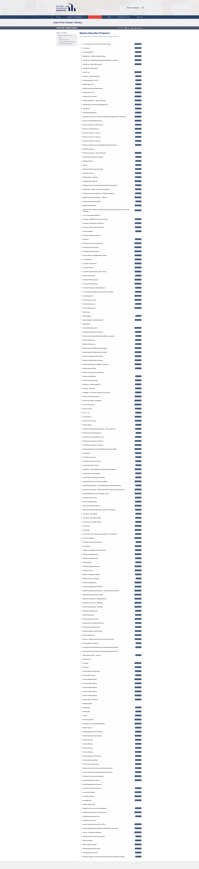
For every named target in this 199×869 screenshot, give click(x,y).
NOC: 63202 (138, 308)
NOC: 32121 (138, 437)
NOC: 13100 (138, 124)
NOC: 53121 (138, 388)
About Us (140, 17)
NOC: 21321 (138, 558)
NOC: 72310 (138, 219)
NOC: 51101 (138, 80)
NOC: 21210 (138, 88)
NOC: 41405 (138, 420)
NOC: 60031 (138, 469)
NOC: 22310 (138, 348)
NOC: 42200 (138, 538)
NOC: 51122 (138, 627)
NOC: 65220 (138, 72)
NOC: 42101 (138, 392)
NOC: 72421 (138, 416)
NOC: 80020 (138, 812)
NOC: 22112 (138, 380)
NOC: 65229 (138, 679)
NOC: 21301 (138, 112)
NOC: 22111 (138, 461)
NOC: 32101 (138, 133)
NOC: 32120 (138, 619)
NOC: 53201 (138, 526)
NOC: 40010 (138, 120)
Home (58, 17)
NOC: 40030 (138, 796)
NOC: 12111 (138, 433)
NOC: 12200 (138, 48)
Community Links (124, 17)
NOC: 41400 (138, 631)
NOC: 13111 (138, 542)
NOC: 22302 (138, 594)
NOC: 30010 (138, 441)
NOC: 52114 (138, 189)
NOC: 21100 (138, 108)
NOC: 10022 (138, 56)
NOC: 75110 (138, 292)
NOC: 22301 (138, 586)
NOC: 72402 (138, 582)
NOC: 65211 (138, 788)
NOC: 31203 (138, 153)
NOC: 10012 (138, 550)
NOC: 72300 (138, 607)
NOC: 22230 (138, 590)
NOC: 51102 (138, 368)
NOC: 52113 (138, 501)
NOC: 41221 (138, 275)
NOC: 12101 (138, 473)
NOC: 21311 (138, 336)
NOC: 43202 (138, 296)
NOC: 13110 (138, 201)
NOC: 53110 (138, 707)
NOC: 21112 (138, 84)
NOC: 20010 (138, 364)
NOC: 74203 (138, 116)
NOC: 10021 (138, 52)
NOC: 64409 (138, 44)
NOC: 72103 (138, 848)
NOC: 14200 (138, 205)
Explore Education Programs (66, 43)
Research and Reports (74, 17)
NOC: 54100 (138, 396)
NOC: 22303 (138, 197)
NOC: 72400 (138, 602)
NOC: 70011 (138, 193)
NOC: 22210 (138, 96)
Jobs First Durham (95, 17)
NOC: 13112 (138, 465)
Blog (109, 17)
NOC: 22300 (138, 247)
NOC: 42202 (138, 243)
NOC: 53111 (138, 711)
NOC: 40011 (138, 534)
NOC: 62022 (138, 832)
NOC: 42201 (138, 683)
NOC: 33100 (138, 320)
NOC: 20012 (138, 100)
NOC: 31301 (138, 675)
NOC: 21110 (138, 157)
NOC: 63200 (138, 400)
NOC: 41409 (138, 104)
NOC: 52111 (138, 76)
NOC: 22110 (138, 169)
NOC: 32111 (138, 316)
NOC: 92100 (138, 635)
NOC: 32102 (138, 667)
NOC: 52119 (138, 671)
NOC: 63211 (138, 287)
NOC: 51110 (138, 513)
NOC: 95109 (138, 844)
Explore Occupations (64, 39)
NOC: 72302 (138, 449)
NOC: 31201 (138, 852)
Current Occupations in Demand (67, 41)
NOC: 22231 (138, 554)
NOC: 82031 (138, 92)
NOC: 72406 (138, 598)
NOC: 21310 (138, 340)
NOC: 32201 (138, 570)
